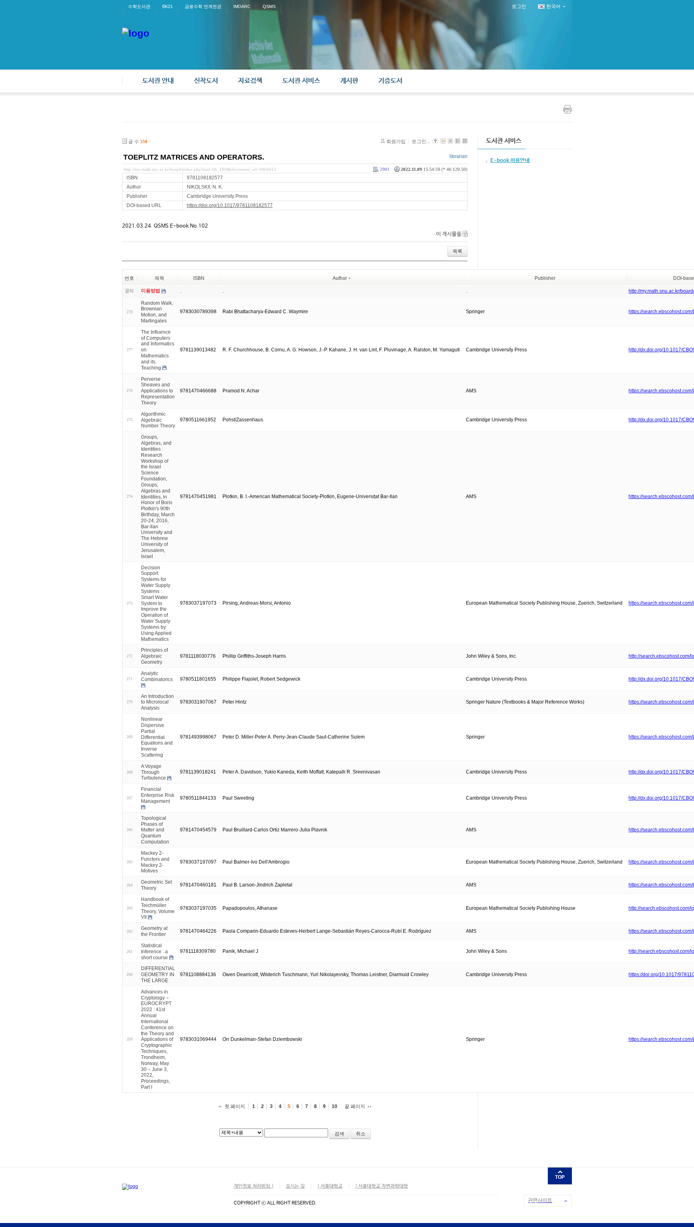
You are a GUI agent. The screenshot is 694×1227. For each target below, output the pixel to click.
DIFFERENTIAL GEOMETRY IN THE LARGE (158, 974)
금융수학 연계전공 (203, 6)
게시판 (349, 81)
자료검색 (250, 81)
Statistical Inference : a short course (154, 951)
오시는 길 (295, 1186)
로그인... (421, 141)
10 (334, 1106)
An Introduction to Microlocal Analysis (157, 702)
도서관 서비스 (301, 81)
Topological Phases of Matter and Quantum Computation (155, 830)
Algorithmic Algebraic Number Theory (158, 420)
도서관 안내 (158, 81)
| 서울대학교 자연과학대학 (381, 1186)
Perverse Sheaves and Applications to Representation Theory (158, 390)
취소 (360, 1134)
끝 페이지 (355, 1106)
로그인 (519, 6)
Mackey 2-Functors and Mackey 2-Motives (155, 862)
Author (340, 278)
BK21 (167, 6)
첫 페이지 (235, 1106)
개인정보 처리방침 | (254, 1186)
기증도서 (390, 81)
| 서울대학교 (330, 1186)
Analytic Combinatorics (157, 676)
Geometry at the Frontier (154, 931)
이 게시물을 (448, 234)
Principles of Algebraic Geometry (154, 656)
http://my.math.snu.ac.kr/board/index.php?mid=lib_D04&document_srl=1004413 (200, 169)
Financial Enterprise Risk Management (157, 795)
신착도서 (206, 81)
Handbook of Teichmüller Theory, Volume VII (158, 908)
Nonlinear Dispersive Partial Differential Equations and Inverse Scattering (157, 737)
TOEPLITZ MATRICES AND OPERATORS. (193, 157)
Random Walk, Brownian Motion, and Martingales (157, 311)
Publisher (545, 278)
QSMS (269, 6)
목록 (457, 251)
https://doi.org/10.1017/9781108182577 (230, 205)
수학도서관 (139, 6)
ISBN (198, 278)
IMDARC (242, 6)
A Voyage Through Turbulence (153, 772)
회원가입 (396, 141)
